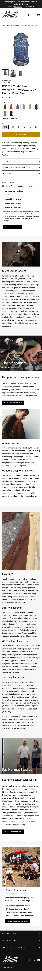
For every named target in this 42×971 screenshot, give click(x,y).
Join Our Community (13, 947)
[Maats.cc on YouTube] (38, 960)
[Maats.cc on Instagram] (34, 960)
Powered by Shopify (7, 967)
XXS (5, 127)
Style (4, 102)
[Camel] (30, 107)
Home (3, 25)
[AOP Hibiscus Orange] (11, 107)
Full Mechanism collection (13, 403)
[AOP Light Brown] (5, 107)
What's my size (8, 161)
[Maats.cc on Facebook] (30, 960)
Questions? (7, 173)
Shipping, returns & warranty (16, 167)
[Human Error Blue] (17, 107)
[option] (21, 49)
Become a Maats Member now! (17, 921)
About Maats (9, 934)
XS (13, 127)
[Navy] (36, 107)
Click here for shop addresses (12, 227)
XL (36, 127)
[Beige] (5, 113)
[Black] (11, 113)
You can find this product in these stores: (20, 186)
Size (4, 123)
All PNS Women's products (13, 832)
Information (9, 941)
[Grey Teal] (24, 107)
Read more (5, 155)
